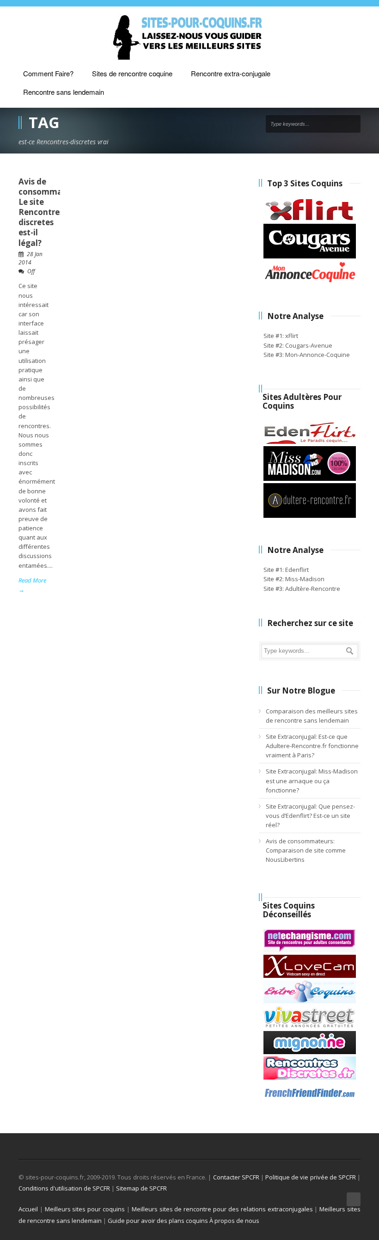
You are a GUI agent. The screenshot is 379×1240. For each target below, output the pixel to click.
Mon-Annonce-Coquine (317, 354)
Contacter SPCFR (236, 1177)
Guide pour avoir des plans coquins (158, 1220)
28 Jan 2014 (30, 258)
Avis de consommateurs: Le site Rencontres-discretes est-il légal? (51, 212)
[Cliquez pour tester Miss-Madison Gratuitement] (309, 478)
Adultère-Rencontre (312, 588)
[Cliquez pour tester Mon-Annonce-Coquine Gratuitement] (309, 281)
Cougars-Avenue (308, 345)
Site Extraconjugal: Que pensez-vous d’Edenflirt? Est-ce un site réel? (310, 815)
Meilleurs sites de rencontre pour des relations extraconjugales (222, 1209)
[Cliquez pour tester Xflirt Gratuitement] (309, 219)
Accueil (28, 1209)
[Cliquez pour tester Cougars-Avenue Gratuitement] (309, 256)
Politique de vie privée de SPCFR (310, 1177)
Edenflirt (297, 569)
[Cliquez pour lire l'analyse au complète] (309, 950)
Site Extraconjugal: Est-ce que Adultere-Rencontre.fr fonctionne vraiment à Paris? (312, 745)
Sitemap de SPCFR (141, 1188)
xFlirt (291, 335)
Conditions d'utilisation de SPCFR (64, 1188)
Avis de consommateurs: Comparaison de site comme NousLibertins (306, 850)
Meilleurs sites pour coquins (85, 1209)
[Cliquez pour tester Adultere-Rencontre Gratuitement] (309, 515)
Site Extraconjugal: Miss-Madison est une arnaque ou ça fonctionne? (312, 780)
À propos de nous (234, 1220)
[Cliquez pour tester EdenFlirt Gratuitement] (309, 441)
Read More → (32, 585)
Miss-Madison (304, 579)
